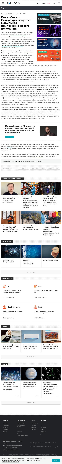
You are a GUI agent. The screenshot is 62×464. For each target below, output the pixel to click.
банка (41, 100)
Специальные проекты (21, 425)
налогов (42, 71)
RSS (6, 443)
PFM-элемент (45, 66)
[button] (54, 3)
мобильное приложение (18, 35)
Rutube (42, 429)
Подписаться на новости (38, 168)
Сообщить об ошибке (11, 447)
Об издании (34, 423)
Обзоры (5, 429)
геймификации (18, 45)
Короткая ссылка (54, 168)
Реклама (33, 425)
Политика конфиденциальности (14, 445)
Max (42, 423)
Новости (5, 423)
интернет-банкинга (53, 102)
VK (41, 425)
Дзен (42, 434)
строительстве (9, 85)
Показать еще (31, 272)
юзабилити (54, 87)
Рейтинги (5, 427)
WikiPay (9, 146)
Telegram (43, 431)
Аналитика (6, 425)
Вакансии (33, 427)
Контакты (33, 429)
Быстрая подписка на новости (13, 441)
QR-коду (46, 80)
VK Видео (43, 427)
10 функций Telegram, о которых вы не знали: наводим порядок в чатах (22, 161)
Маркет (19, 429)
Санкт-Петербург (49, 100)
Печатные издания (22, 435)
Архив (5, 431)
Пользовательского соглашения (10, 461)
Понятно (56, 460)
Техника (19, 431)
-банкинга (36, 100)
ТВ (17, 433)
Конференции (21, 423)
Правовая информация (11, 450)
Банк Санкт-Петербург (37, 156)
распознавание (28, 114)
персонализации (6, 45)
